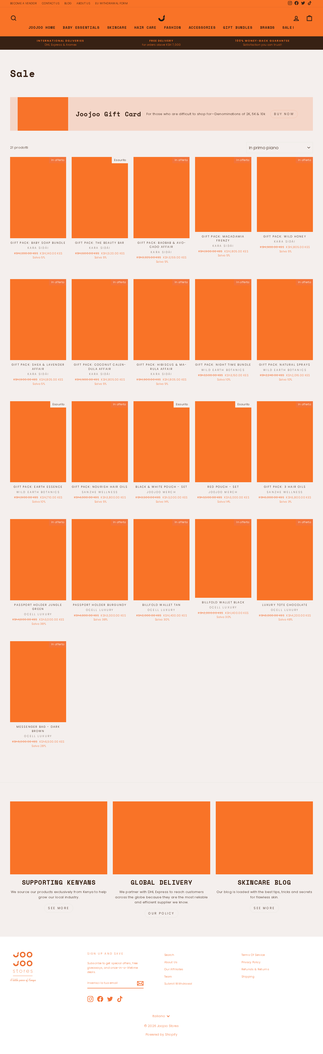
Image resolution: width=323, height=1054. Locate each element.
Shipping (248, 977)
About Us (171, 962)
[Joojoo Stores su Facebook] (100, 999)
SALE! (288, 27)
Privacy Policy (251, 962)
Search (169, 955)
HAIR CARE (145, 27)
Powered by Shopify (161, 1034)
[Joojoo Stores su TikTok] (120, 999)
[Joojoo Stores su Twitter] (110, 999)
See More (58, 908)
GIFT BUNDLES (237, 27)
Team (168, 977)
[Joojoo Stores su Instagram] (90, 999)
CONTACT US (50, 3)
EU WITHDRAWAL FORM (111, 3)
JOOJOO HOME (42, 27)
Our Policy (161, 913)
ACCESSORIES (202, 27)
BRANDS (267, 27)
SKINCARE (117, 27)
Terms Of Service (253, 955)
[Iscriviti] (140, 983)
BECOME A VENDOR (23, 3)
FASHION (172, 27)
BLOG (67, 3)
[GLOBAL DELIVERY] (161, 837)
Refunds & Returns (255, 969)
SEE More (264, 908)
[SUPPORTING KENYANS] (58, 837)
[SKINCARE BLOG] (264, 837)
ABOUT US (83, 3)
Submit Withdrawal (178, 984)
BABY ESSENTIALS (81, 27)
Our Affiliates (173, 969)
